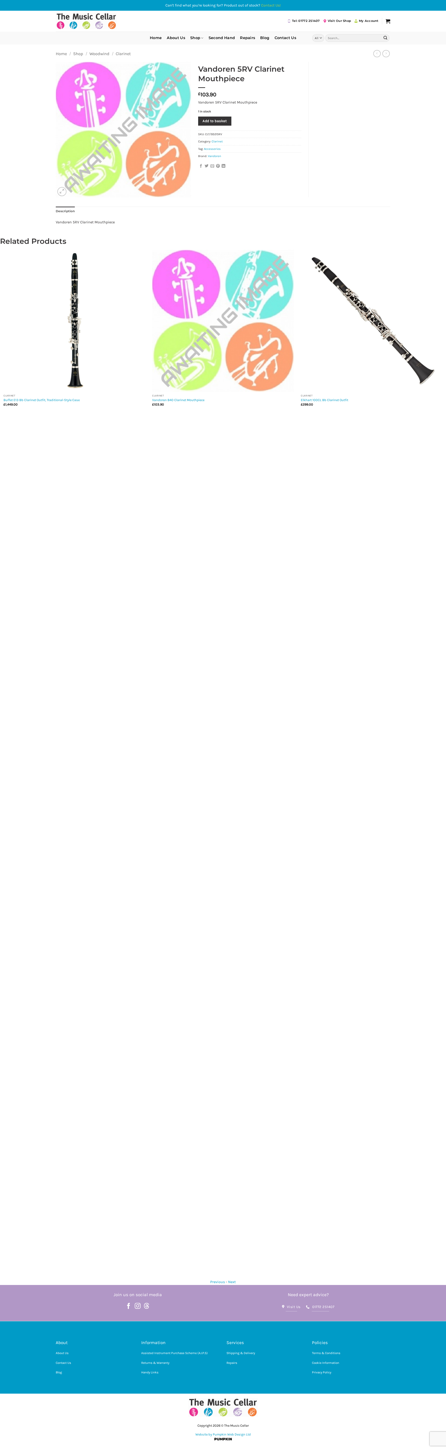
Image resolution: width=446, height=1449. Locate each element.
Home (156, 38)
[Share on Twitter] (206, 166)
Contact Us (285, 38)
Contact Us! (271, 5)
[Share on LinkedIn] (223, 166)
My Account (369, 21)
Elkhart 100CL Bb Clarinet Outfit (176, 400)
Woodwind (99, 53)
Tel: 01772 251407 (306, 21)
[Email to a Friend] (212, 166)
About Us (176, 38)
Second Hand (222, 38)
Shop (195, 38)
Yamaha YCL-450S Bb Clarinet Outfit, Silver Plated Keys (342, 400)
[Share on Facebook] (201, 166)
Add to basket (215, 121)
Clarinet (123, 53)
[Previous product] (386, 53)
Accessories (212, 149)
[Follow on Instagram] (138, 1306)
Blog (264, 38)
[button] (388, 21)
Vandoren (214, 156)
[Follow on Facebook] (129, 1306)
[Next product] (376, 53)
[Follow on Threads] (147, 1306)
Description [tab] (65, 211)
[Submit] (385, 38)
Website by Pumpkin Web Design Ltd (223, 1434)
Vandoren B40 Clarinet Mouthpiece (29, 400)
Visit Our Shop (339, 21)
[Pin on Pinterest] (218, 166)
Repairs (247, 38)
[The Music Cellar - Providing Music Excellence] (86, 21)
